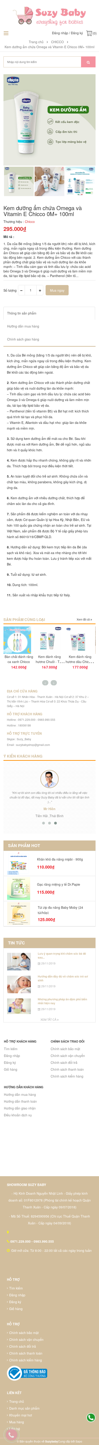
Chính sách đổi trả (64, 1062)
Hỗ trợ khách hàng (20, 1041)
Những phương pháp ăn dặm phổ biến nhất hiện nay (62, 1001)
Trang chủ (16, 1401)
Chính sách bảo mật (65, 1048)
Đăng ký (77, 33)
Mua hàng (16, 1422)
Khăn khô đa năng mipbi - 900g (60, 859)
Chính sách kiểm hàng (67, 1076)
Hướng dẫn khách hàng (23, 1087)
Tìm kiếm (10, 1048)
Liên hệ (14, 1429)
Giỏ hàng (10, 1069)
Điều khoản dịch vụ (18, 1115)
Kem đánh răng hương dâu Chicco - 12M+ (80, 661)
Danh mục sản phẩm (24, 1408)
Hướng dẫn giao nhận (20, 1108)
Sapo (79, 1441)
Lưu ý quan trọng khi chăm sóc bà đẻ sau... (62, 955)
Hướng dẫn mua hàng (20, 1094)
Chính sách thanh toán (67, 1069)
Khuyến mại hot (20, 1415)
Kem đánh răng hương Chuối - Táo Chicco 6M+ (49, 661)
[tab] (49, 313)
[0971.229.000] (91, 1418)
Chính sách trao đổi (67, 1041)
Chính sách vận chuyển (68, 1055)
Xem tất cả (83, 619)
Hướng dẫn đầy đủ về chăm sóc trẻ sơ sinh (63, 978)
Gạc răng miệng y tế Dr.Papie (58, 884)
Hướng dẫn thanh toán (20, 1101)
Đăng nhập (60, 33)
